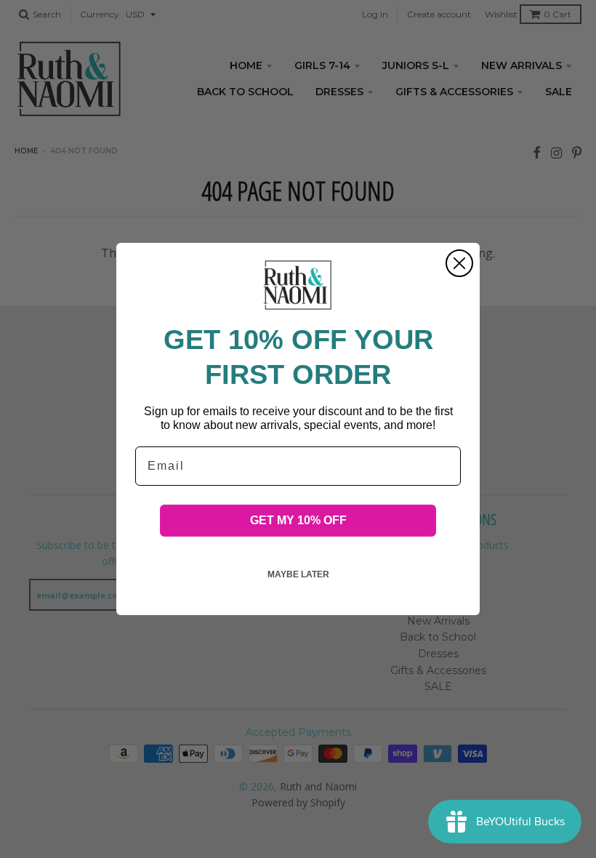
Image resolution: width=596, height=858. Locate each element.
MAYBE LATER (298, 574)
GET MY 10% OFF (298, 520)
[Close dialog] (459, 263)
